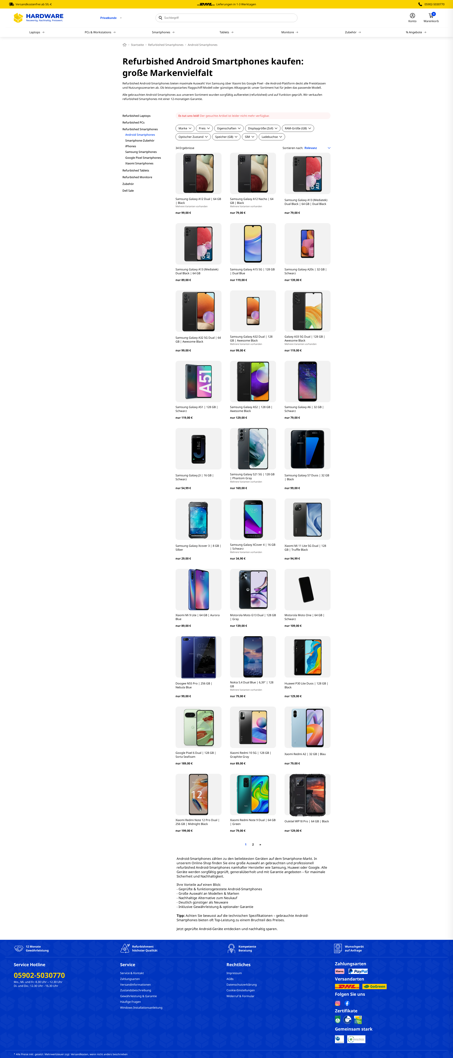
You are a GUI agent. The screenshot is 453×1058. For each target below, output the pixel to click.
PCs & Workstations (98, 32)
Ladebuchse (270, 137)
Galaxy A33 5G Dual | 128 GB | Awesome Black (305, 340)
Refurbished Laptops (136, 116)
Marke (183, 128)
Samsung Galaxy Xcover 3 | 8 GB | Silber (198, 548)
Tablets (224, 32)
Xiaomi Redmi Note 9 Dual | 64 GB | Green (253, 822)
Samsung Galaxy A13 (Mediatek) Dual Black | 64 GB (197, 271)
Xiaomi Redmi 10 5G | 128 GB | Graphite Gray (250, 755)
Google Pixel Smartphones (143, 158)
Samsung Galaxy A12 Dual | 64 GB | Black (198, 202)
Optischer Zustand (191, 137)
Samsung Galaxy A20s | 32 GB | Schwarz (306, 271)
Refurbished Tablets (135, 170)
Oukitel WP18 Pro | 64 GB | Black (307, 821)
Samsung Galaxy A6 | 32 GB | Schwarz (304, 409)
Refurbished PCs (133, 122)
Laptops (34, 32)
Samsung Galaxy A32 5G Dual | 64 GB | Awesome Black (198, 339)
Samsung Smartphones (141, 152)
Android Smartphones (140, 135)
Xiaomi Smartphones (139, 163)
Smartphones (161, 32)
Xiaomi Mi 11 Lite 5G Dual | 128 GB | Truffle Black (305, 548)
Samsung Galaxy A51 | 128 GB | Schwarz (197, 409)
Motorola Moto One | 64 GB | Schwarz (305, 617)
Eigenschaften (226, 128)
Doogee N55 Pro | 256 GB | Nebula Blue (194, 685)
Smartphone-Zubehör (139, 140)
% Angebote (414, 32)
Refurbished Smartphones (166, 45)
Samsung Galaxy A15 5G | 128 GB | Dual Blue (252, 271)
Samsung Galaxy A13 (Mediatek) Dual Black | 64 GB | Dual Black (306, 202)
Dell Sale (128, 191)
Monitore (287, 32)
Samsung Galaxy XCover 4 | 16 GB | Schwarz (252, 548)
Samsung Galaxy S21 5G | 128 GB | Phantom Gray (252, 477)
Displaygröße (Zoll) (260, 128)
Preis (202, 128)
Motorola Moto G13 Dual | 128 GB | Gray (253, 617)
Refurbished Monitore (137, 177)
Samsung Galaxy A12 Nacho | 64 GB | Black (251, 202)
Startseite (137, 45)
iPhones (130, 146)
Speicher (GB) (224, 137)
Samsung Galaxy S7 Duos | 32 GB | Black (307, 477)
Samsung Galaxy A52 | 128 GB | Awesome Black (251, 409)
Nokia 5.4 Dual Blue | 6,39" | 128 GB (251, 685)
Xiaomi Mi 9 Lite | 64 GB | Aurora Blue (198, 617)
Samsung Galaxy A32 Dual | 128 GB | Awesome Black (251, 340)
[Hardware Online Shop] (38, 18)
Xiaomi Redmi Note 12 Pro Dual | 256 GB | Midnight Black (198, 822)
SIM (247, 137)
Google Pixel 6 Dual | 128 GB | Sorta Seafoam (196, 755)
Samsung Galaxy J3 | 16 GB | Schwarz (195, 477)
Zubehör (351, 32)
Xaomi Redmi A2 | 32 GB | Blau (305, 754)
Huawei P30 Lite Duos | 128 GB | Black (306, 685)
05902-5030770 (435, 4)
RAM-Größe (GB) (296, 128)
